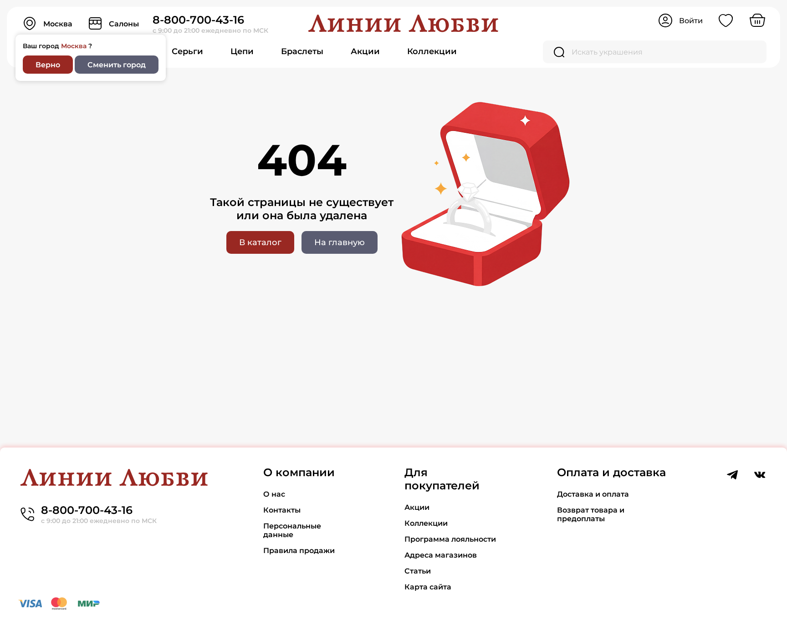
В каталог (260, 242)
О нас (274, 494)
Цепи (242, 51)
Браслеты (302, 51)
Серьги (187, 51)
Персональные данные (292, 530)
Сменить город (116, 64)
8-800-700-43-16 (198, 19)
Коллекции (432, 51)
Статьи (417, 571)
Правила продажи (299, 550)
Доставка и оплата (593, 494)
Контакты (282, 510)
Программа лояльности (450, 539)
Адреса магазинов (440, 555)
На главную (339, 242)
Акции (365, 51)
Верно (48, 64)
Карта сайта (427, 587)
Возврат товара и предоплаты (590, 514)
